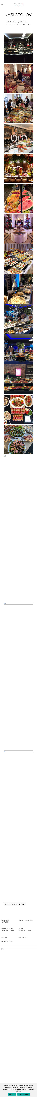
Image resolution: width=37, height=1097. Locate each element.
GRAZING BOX (23, 937)
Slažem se (12, 1094)
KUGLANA (4, 937)
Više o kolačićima (23, 1094)
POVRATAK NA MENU (14, 904)
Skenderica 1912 (6, 941)
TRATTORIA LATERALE (26, 920)
